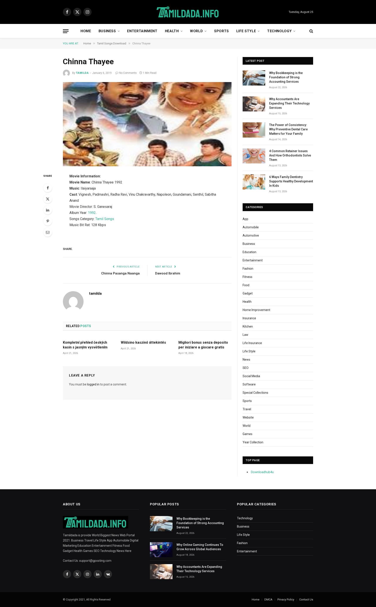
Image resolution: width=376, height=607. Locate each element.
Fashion (248, 268)
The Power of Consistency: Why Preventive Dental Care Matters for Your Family (288, 129)
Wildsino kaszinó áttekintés (143, 342)
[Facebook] (47, 187)
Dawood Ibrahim (167, 273)
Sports (221, 31)
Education (249, 252)
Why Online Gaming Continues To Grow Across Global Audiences (199, 547)
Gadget (248, 293)
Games (247, 434)
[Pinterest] (47, 221)
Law (245, 334)
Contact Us (306, 599)
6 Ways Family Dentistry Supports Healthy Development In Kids (291, 181)
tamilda (82, 72)
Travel (247, 409)
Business (107, 31)
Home (86, 31)
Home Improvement (256, 310)
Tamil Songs (104, 219)
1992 (92, 213)
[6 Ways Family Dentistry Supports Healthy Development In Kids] (254, 181)
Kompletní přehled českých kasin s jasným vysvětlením (85, 344)
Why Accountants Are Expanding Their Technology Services (289, 103)
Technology (279, 31)
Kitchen (248, 326)
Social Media (251, 376)
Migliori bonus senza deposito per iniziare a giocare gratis (203, 344)
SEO (245, 368)
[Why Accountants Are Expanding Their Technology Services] (254, 103)
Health (172, 31)
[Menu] (66, 31)
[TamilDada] (188, 12)
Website (248, 417)
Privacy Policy (285, 599)
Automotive (251, 235)
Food (246, 285)
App (245, 219)
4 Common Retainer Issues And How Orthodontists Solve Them (290, 155)
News (246, 359)
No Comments (128, 72)
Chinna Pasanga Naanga (120, 273)
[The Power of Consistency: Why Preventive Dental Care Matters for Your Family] (254, 129)
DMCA (268, 599)
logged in (93, 384)
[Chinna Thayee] (147, 124)
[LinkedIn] (47, 210)
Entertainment (142, 31)
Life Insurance (252, 343)
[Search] (311, 31)
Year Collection (253, 442)
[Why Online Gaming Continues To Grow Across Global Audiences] (161, 549)
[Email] (47, 232)
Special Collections (255, 392)
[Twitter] (47, 199)
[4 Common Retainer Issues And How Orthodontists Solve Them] (254, 155)
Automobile (251, 227)
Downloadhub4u (262, 472)
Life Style (246, 31)
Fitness (247, 277)
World (196, 31)
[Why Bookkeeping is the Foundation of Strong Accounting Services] (254, 77)
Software (249, 384)
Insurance (249, 318)
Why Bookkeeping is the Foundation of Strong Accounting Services (286, 77)
